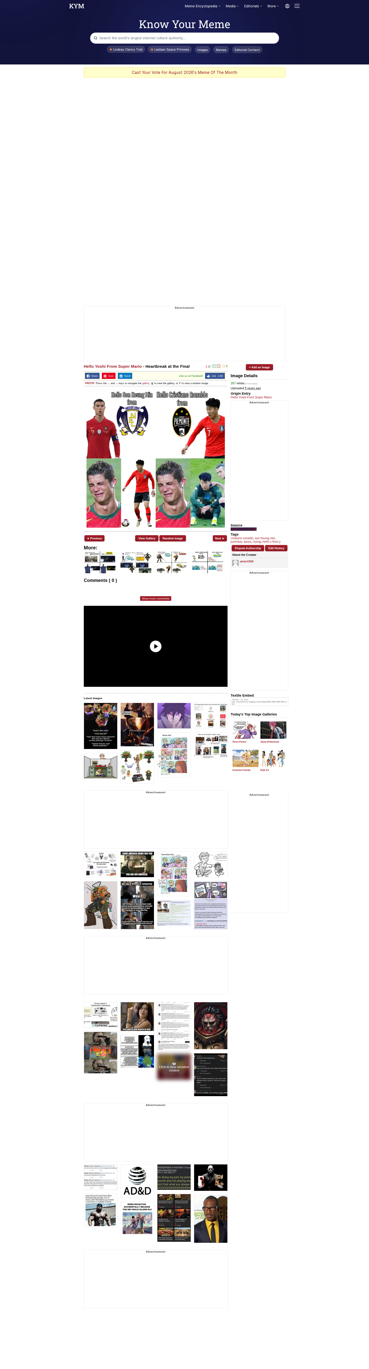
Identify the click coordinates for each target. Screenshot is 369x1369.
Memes (221, 50)
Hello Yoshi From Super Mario (113, 366)
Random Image (173, 538)
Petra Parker (240, 741)
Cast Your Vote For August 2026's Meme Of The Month (184, 72)
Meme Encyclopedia (201, 6)
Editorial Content (247, 50)
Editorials (251, 6)
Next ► (220, 538)
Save (110, 376)
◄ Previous (94, 538)
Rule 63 (264, 770)
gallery (145, 383)
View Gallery (146, 538)
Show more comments (155, 598)
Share (94, 376)
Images (202, 50)
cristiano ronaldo (242, 538)
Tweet (126, 376)
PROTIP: (90, 383)
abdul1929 (246, 561)
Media (231, 6)
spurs (247, 541)
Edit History (276, 548)
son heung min (265, 538)
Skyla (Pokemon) (269, 741)
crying (257, 541)
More (271, 6)
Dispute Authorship (248, 548)
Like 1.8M (216, 376)
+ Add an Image (259, 367)
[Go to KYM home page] (76, 7)
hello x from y (272, 541)
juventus (236, 541)
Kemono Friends (242, 770)
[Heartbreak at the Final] (156, 458)
